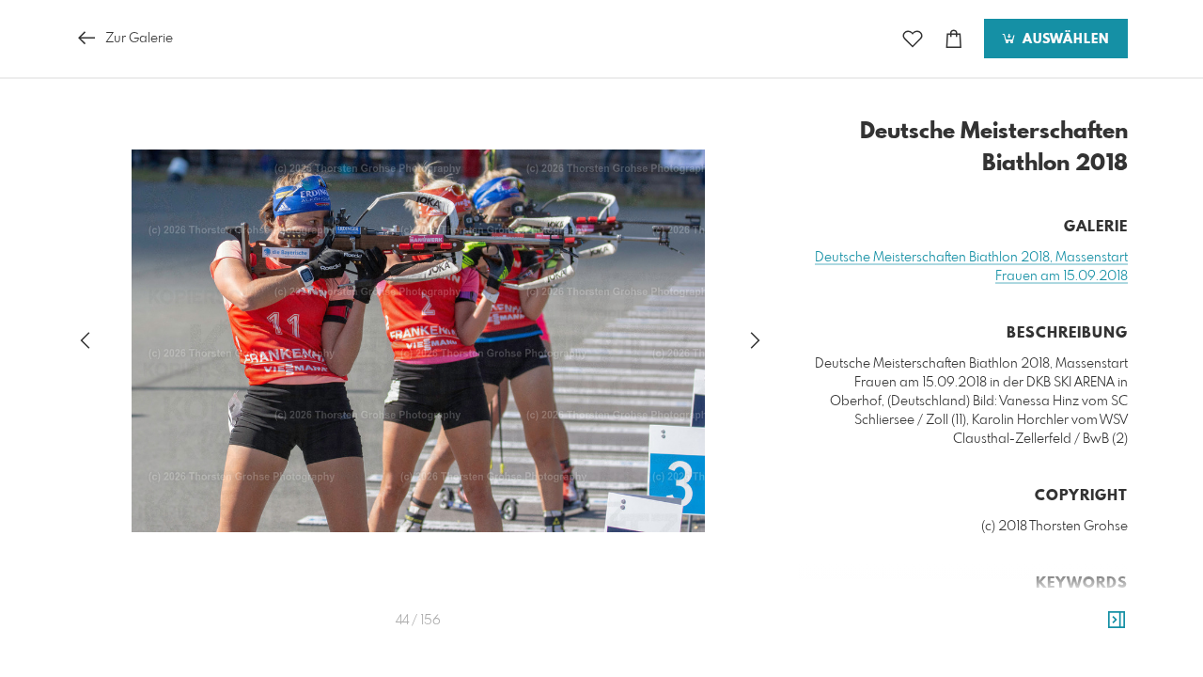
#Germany (982, 614)
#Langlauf (899, 632)
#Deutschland (902, 614)
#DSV (1038, 651)
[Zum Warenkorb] (954, 39)
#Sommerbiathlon (961, 651)
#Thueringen (974, 632)
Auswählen (1063, 39)
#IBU (1031, 632)
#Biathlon (1096, 614)
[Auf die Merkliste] (912, 39)
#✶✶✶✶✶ (1092, 651)
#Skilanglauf (1087, 632)
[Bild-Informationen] (1116, 620)
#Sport (1041, 614)
